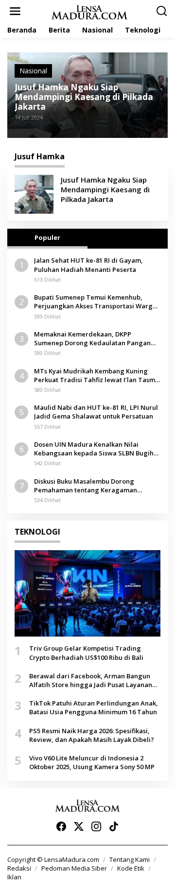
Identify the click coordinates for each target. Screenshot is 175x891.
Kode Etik (130, 868)
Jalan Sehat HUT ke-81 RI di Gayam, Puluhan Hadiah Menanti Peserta (88, 264)
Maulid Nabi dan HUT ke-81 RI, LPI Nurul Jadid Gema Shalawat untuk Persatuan (96, 411)
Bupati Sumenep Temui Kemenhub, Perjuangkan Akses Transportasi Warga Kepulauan (95, 301)
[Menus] (15, 11)
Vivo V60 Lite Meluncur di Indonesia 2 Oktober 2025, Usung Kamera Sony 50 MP (92, 762)
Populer (47, 237)
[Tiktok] (113, 826)
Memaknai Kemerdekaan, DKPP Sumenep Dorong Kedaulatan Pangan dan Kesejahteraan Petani (92, 338)
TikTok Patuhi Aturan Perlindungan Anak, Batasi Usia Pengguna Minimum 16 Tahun (93, 707)
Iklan (14, 877)
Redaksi (19, 868)
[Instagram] (96, 826)
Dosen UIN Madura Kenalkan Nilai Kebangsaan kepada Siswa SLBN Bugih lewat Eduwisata (94, 448)
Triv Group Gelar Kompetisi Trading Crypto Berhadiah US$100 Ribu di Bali (86, 652)
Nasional (33, 70)
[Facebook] (61, 826)
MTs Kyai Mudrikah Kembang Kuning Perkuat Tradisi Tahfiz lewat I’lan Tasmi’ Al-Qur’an (96, 375)
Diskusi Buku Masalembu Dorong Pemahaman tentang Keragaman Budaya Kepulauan (85, 485)
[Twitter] (78, 826)
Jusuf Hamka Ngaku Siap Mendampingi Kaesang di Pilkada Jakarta (84, 97)
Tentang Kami (129, 859)
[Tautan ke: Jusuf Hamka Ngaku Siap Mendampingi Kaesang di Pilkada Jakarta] (34, 193)
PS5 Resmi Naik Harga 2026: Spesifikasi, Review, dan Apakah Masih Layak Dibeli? (91, 735)
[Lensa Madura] (89, 11)
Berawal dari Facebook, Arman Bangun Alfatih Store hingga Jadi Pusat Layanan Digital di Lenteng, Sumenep (90, 680)
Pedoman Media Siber (74, 868)
